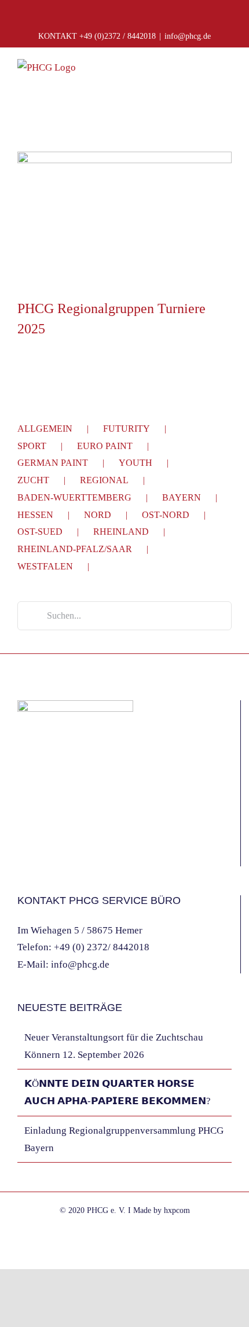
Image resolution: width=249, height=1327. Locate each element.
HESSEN (35, 515)
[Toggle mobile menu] (227, 75)
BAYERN (181, 497)
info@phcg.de (187, 36)
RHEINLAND (121, 531)
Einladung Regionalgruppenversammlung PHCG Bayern (124, 1139)
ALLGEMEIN (44, 428)
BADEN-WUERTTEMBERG (74, 497)
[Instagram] (36, 853)
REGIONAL (104, 480)
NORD (97, 515)
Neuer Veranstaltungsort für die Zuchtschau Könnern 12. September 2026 (113, 1046)
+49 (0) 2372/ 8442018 (101, 947)
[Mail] (52, 853)
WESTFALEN (45, 566)
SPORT (31, 446)
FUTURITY (126, 428)
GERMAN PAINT (52, 463)
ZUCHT (33, 480)
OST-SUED (40, 531)
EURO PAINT (105, 446)
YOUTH (135, 463)
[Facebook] (20, 853)
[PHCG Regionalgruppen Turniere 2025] (124, 219)
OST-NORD (165, 515)
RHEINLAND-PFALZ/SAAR (74, 549)
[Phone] (67, 853)
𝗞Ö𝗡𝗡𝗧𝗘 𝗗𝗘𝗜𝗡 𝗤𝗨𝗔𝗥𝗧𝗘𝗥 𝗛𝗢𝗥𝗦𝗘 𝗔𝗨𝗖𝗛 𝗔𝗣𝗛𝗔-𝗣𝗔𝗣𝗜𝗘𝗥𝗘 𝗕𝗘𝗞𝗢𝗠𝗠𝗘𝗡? (117, 1092)
